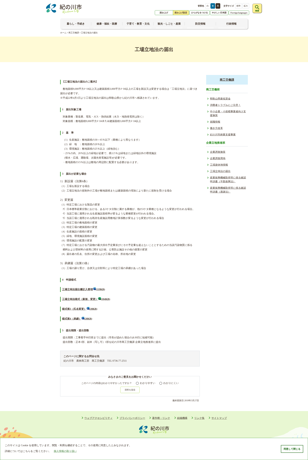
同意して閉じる (292, 449)
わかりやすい (147, 383)
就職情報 (215, 121)
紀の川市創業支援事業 (223, 134)
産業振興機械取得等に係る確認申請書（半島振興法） (228, 179)
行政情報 (231, 23)
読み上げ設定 (181, 12)
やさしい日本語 (219, 12)
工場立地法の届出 (220, 171)
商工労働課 (73, 32)
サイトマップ (219, 418)
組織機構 (182, 418)
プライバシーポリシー (132, 418)
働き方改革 (216, 128)
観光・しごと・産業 (169, 23)
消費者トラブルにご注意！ (225, 105)
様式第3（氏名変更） (79, 309)
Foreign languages (239, 13)
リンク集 (199, 418)
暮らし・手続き (76, 23)
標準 (238, 6)
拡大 (246, 6)
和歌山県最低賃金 (220, 98)
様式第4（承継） (77, 318)
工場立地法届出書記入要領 (83, 289)
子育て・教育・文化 (138, 23)
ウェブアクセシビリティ (98, 418)
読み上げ (164, 12)
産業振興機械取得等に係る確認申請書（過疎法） (228, 190)
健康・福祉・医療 (107, 23)
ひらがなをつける (199, 12)
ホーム (63, 32)
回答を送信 (130, 390)
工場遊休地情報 (219, 164)
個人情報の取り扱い (65, 451)
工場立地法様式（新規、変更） (86, 299)
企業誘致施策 (217, 152)
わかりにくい (171, 383)
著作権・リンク (161, 418)
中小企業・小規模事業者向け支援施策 (228, 113)
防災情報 (200, 23)
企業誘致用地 (217, 158)
